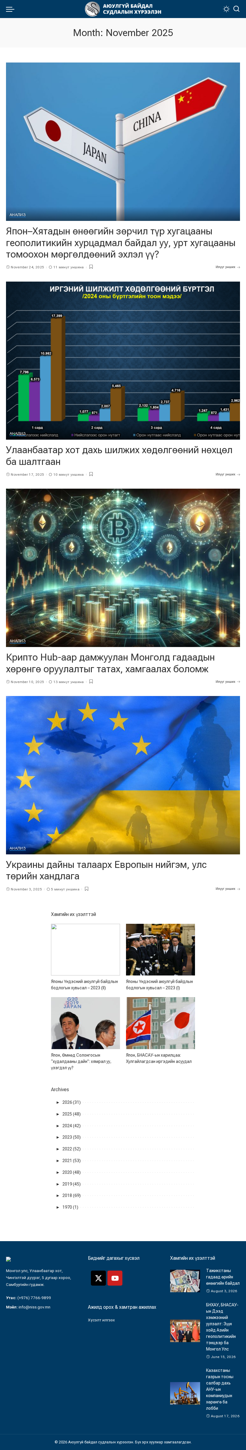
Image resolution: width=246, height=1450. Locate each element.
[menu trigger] (11, 9)
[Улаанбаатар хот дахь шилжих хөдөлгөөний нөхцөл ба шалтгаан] (123, 361)
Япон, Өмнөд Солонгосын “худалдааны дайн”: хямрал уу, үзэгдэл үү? (81, 1061)
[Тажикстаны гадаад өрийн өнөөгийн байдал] (185, 1281)
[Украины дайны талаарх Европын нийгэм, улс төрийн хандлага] (123, 775)
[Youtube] (114, 1278)
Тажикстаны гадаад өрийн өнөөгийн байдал (223, 1277)
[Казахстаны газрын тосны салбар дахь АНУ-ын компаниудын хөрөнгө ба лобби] (185, 1393)
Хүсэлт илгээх (101, 1319)
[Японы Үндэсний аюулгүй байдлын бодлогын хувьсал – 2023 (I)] (160, 950)
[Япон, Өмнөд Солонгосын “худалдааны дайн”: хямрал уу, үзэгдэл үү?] (85, 1023)
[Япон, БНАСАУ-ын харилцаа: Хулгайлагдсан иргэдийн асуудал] (160, 1023)
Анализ (18, 215)
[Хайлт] (236, 9)
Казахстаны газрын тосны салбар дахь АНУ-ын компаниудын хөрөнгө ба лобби (219, 1389)
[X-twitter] (98, 1278)
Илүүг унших (225, 267)
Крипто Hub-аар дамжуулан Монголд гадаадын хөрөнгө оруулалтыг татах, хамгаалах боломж (110, 663)
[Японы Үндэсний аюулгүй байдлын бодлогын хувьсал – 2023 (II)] (85, 950)
